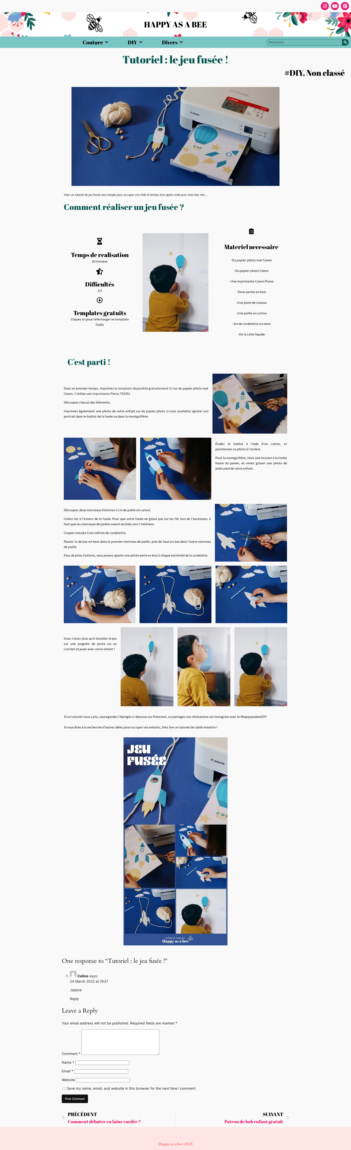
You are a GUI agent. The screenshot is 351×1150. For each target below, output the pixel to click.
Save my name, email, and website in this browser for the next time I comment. (131, 1088)
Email (67, 1071)
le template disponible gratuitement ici (143, 388)
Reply (74, 999)
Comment (71, 1054)
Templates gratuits (99, 313)
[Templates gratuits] (100, 300)
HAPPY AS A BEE (175, 24)
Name (68, 1062)
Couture (93, 42)
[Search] (345, 42)
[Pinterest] (345, 6)
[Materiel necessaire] (251, 231)
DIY (132, 42)
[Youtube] (335, 6)
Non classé (325, 72)
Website (68, 1080)
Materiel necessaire (251, 247)
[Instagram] (325, 6)
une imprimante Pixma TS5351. (108, 393)
